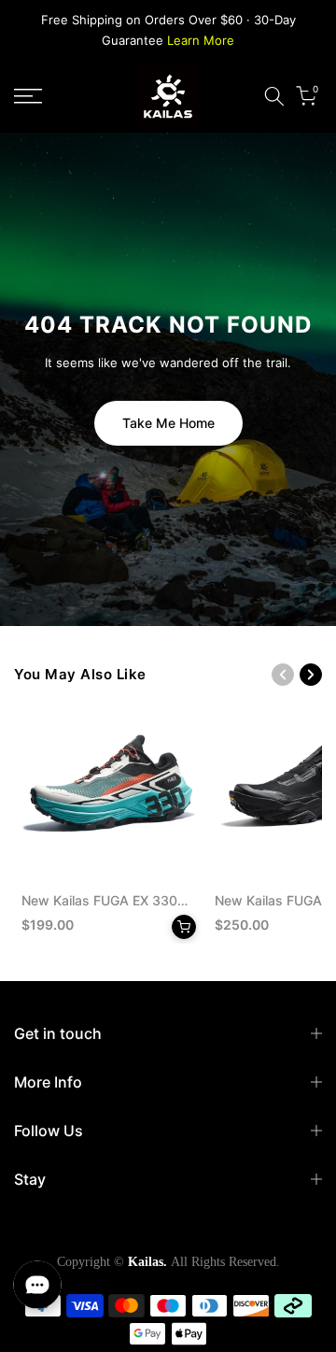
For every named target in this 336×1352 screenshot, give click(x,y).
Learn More (200, 40)
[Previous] (283, 674)
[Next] (311, 674)
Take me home (168, 423)
